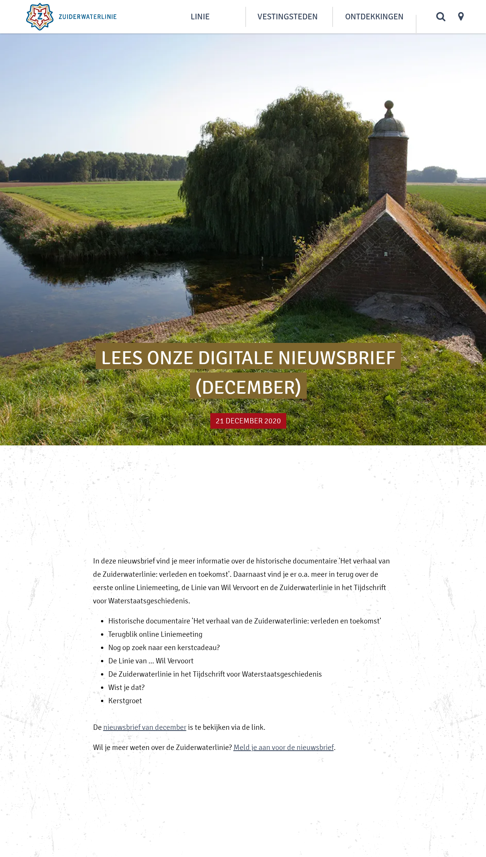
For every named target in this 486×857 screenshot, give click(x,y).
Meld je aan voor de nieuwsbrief (284, 747)
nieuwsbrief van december (144, 727)
